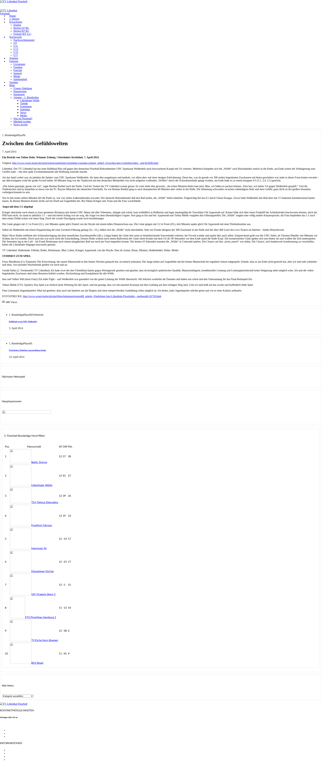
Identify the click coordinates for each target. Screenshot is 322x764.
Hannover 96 (39, 548)
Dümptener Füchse (42, 571)
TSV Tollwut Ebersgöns (44, 502)
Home (12, 15)
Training (13, 58)
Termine (13, 82)
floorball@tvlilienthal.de (14, 724)
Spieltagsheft (20, 79)
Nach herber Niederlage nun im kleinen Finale (27, 350)
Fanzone (13, 61)
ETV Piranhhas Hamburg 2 (40, 617)
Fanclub (17, 70)
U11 (15, 46)
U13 (15, 49)
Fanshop (17, 67)
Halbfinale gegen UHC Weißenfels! (23, 322)
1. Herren (14, 18)
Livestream (19, 64)
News (23, 112)
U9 (15, 43)
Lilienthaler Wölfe (29, 100)
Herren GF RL (21, 28)
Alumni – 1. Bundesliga (26, 97)
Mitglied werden (22, 121)
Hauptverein (19, 91)
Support (17, 73)
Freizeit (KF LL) (22, 34)
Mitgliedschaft (15, 753)
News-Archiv (20, 124)
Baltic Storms (39, 462)
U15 (15, 52)
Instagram (12, 736)
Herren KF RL (21, 31)
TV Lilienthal (14, 750)
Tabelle (24, 103)
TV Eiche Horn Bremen (44, 640)
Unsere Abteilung (22, 88)
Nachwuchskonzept (23, 40)
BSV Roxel (37, 663)
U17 (15, 55)
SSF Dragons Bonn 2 (43, 594)
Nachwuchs (15, 37)
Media (16, 76)
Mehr (12, 85)
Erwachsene (15, 21)
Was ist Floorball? (22, 118)
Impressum (13, 756)
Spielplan (25, 109)
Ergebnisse (26, 106)
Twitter (11, 733)
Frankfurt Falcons (41, 525)
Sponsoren (19, 94)
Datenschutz (14, 759)
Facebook (12, 730)
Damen (17, 24)
